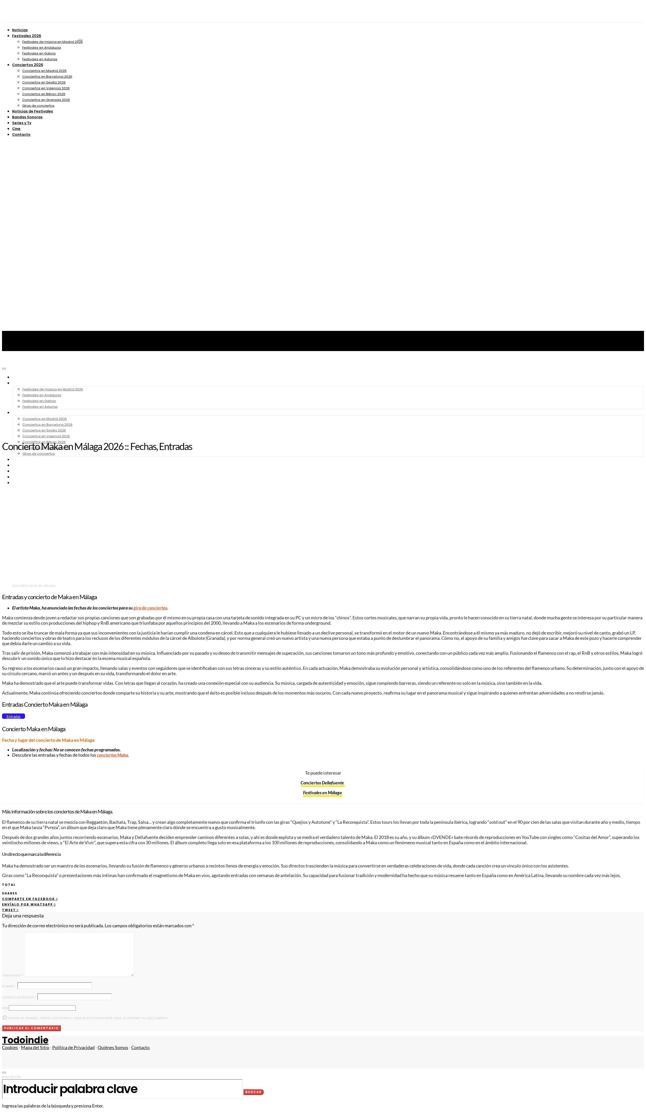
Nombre (9, 986)
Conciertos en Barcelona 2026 (47, 76)
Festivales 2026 (26, 35)
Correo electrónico (19, 997)
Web (5, 1008)
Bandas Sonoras (27, 117)
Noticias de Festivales (32, 111)
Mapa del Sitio (35, 1047)
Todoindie (25, 1040)
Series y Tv (21, 122)
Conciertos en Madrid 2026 (44, 70)
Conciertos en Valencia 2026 (46, 88)
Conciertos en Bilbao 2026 (43, 94)
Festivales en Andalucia (41, 47)
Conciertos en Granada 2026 (46, 99)
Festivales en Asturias (39, 59)
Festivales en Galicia (39, 53)
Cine (16, 128)
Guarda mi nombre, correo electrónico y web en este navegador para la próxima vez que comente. (88, 1018)
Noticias (20, 30)
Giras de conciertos (38, 105)
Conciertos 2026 (27, 64)
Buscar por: (11, 1077)
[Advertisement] (323, 398)
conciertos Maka (112, 755)
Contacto (21, 134)
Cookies (10, 1047)
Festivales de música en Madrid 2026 (52, 41)
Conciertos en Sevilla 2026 (44, 82)
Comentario (12, 975)
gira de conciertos (150, 608)
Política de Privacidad (73, 1047)
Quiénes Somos (113, 1047)
